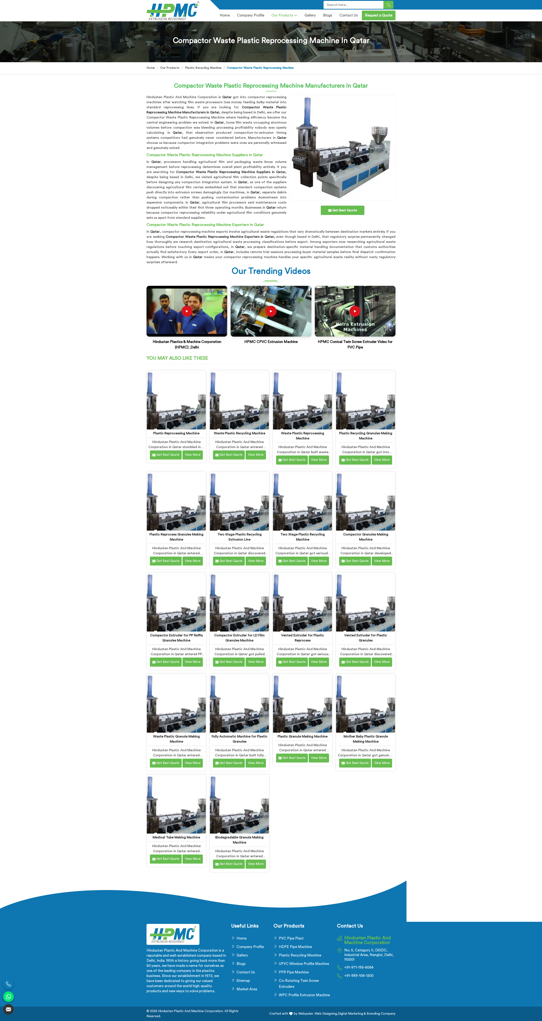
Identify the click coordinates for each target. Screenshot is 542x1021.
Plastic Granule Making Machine (303, 736)
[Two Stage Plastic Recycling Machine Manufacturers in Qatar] (302, 501)
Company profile (250, 15)
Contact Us (348, 15)
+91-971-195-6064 (358, 967)
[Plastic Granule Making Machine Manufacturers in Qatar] (302, 703)
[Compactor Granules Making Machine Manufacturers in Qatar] (365, 501)
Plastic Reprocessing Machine (176, 433)
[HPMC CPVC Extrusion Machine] (271, 311)
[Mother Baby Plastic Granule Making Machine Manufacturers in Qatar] (365, 703)
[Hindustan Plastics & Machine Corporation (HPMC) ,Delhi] (186, 311)
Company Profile (250, 947)
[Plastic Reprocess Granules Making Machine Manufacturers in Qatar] (176, 501)
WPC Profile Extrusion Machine (304, 995)
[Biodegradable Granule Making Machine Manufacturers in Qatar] (239, 804)
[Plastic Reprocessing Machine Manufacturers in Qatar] (176, 399)
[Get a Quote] (8, 1009)
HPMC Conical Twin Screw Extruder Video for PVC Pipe (355, 344)
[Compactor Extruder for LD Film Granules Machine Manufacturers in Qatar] (239, 602)
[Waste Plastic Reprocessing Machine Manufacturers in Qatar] (302, 399)
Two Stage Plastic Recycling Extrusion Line (239, 537)
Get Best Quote (167, 454)
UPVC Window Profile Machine (304, 964)
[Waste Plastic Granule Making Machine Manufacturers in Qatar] (176, 703)
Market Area (246, 989)
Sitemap (243, 980)
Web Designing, (326, 1013)
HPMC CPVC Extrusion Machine (271, 342)
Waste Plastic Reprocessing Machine (302, 436)
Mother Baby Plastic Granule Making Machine (366, 739)
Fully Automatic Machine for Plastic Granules (239, 739)
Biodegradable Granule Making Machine (239, 840)
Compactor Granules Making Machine (365, 537)
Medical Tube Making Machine (176, 837)
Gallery (310, 15)
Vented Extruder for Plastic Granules (365, 638)
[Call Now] (8, 984)
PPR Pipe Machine (294, 972)
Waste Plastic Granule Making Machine (176, 739)
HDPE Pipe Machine (295, 947)
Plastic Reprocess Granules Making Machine (176, 537)
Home (225, 15)
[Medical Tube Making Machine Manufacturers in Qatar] (176, 804)
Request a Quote (378, 15)
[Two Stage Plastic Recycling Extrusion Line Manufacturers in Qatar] (239, 501)
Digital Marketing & (352, 1013)
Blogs (327, 15)
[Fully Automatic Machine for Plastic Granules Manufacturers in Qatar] (239, 703)
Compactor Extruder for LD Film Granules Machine (239, 638)
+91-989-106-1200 (358, 975)
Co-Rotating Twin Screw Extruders (299, 983)
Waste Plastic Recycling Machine (239, 433)
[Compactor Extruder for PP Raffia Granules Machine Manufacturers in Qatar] (176, 602)
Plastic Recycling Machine (203, 67)
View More (192, 454)
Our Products (282, 15)
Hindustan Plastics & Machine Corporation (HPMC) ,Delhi (187, 344)
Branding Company (380, 1013)
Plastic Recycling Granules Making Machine (365, 436)
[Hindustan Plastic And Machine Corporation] (176, 10)
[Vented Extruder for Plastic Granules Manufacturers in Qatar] (365, 602)
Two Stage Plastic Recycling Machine (303, 537)
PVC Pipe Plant (291, 938)
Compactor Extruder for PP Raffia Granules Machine (176, 638)
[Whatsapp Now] (8, 996)
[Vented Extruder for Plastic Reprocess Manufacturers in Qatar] (302, 602)
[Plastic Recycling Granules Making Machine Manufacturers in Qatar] (365, 399)
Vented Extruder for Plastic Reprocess (302, 638)
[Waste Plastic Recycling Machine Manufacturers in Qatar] (239, 399)
